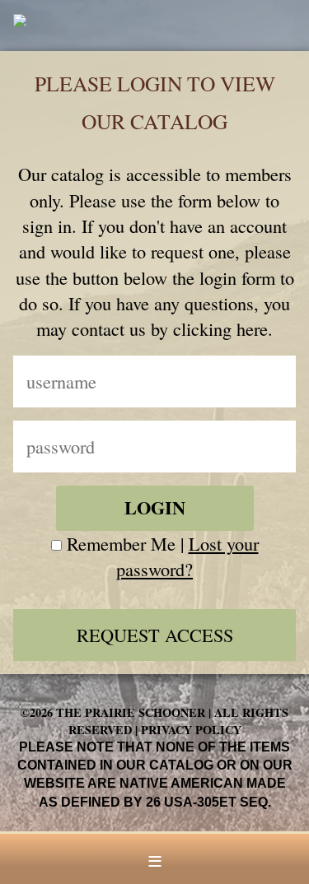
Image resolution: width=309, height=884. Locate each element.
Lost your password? (187, 556)
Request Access (155, 634)
